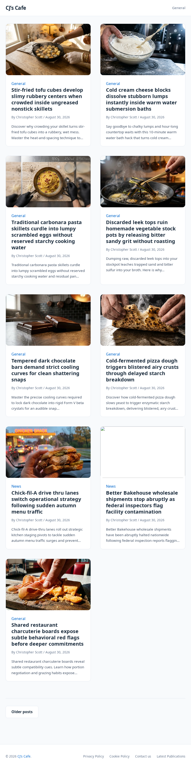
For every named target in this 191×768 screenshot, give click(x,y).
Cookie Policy (119, 756)
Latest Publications (171, 756)
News (16, 486)
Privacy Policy (93, 756)
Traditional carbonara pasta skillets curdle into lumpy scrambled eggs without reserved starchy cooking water (46, 235)
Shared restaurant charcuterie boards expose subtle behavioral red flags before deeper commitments (47, 634)
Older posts (22, 711)
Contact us (143, 756)
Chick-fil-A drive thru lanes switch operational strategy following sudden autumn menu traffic (46, 502)
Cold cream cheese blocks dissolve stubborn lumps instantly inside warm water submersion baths (141, 99)
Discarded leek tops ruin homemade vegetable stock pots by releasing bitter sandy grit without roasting (141, 231)
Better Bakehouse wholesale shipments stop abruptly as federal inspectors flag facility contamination (142, 502)
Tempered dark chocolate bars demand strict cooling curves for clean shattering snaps (45, 370)
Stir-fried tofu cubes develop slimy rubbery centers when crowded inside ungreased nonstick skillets (47, 99)
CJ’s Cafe (16, 7)
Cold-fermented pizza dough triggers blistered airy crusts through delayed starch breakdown (142, 370)
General (178, 7)
